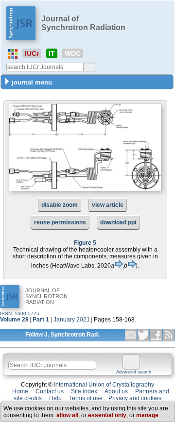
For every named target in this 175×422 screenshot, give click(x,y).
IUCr (32, 53)
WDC (73, 53)
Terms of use (86, 398)
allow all (67, 415)
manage (147, 415)
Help (55, 398)
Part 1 (41, 319)
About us (116, 391)
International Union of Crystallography (104, 384)
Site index (84, 391)
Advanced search (133, 372)
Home (20, 391)
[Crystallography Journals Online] (12, 54)
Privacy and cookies (134, 398)
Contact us (49, 391)
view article (107, 205)
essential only (107, 415)
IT (52, 53)
